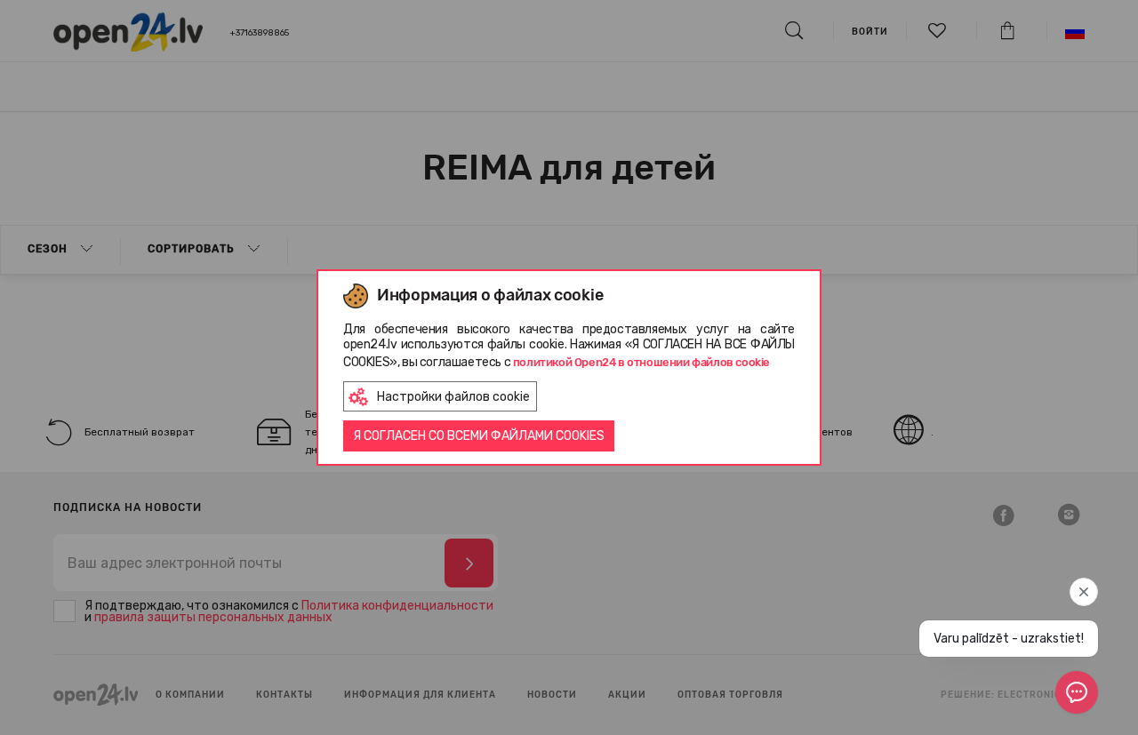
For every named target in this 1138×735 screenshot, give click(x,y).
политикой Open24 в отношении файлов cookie (641, 362)
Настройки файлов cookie (453, 396)
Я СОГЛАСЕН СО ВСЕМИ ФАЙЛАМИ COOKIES (479, 435)
